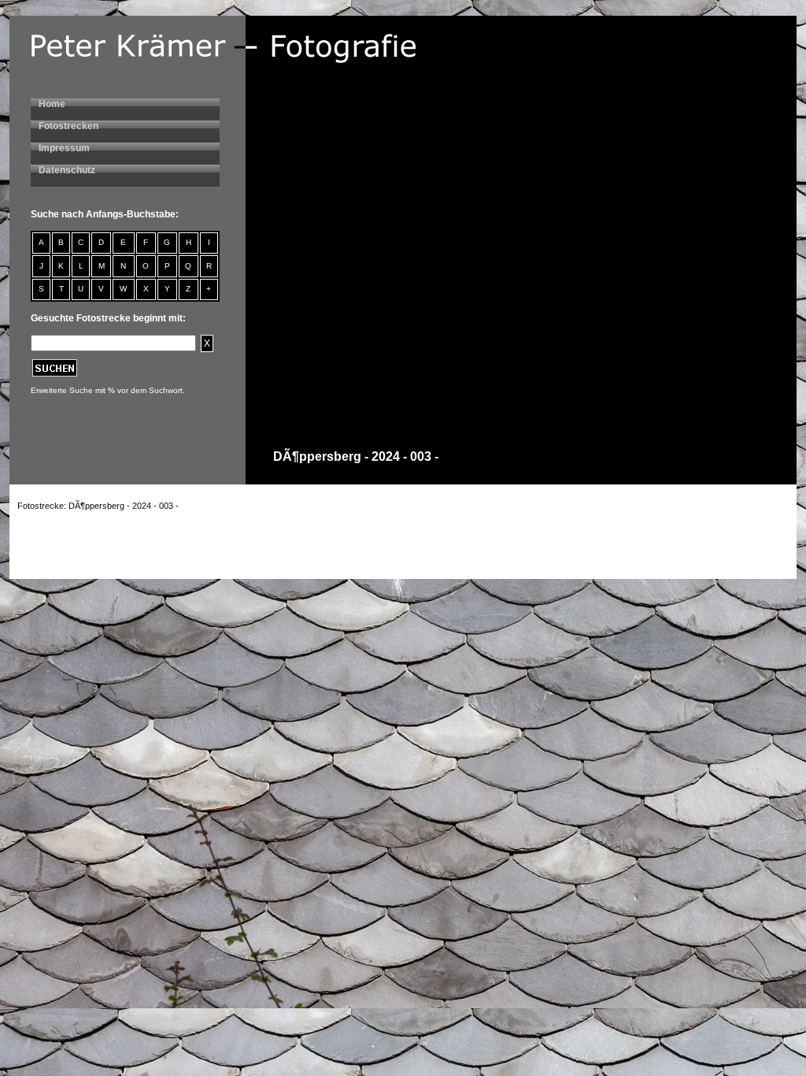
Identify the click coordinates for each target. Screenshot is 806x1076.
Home (52, 103)
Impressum (64, 148)
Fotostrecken (68, 126)
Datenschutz (67, 170)
